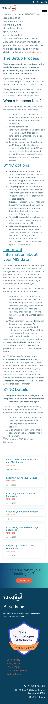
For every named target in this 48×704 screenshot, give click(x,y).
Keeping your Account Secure (21, 478)
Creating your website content (22, 511)
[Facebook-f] (33, 2)
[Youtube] (46, 2)
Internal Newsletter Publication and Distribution (22, 460)
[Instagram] (37, 2)
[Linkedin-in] (42, 2)
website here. (34, 52)
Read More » (11, 465)
